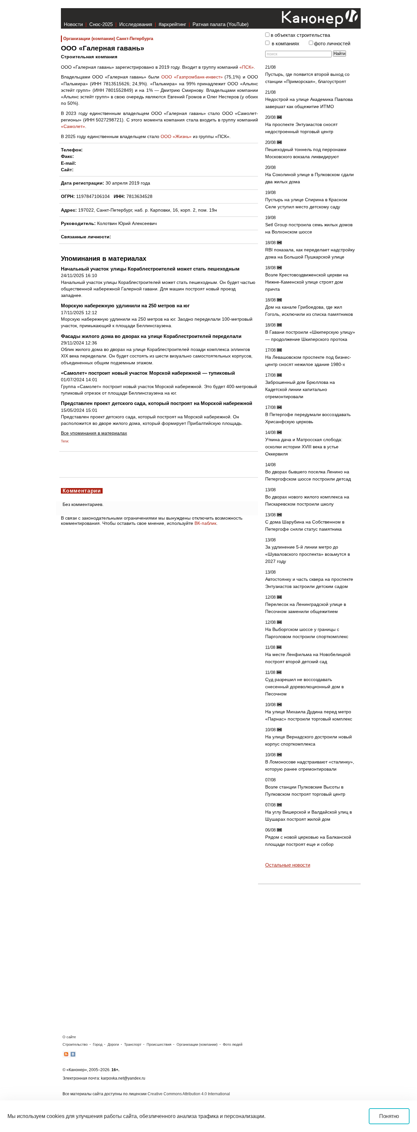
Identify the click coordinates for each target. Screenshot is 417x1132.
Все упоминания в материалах (94, 433)
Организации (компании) (197, 1044)
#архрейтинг (172, 24)
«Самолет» (73, 126)
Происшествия (159, 1044)
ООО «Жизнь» (176, 136)
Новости (73, 24)
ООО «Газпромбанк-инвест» (192, 76)
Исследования (135, 24)
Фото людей (232, 1044)
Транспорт (132, 1044)
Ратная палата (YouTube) (221, 24)
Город (97, 1044)
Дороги (113, 1044)
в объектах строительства (300, 35)
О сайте (69, 1037)
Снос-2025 (101, 24)
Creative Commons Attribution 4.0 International (189, 1094)
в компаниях (285, 43)
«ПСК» (246, 67)
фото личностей (332, 43)
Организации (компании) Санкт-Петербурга (108, 38)
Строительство (75, 1044)
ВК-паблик (205, 523)
